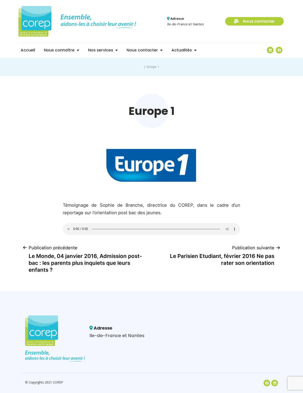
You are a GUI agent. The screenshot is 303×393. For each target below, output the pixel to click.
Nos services (100, 50)
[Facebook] (279, 50)
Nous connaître (59, 50)
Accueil (28, 50)
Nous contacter (142, 50)
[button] (254, 21)
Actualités (181, 50)
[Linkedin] (270, 50)
